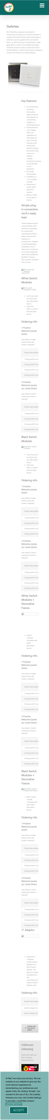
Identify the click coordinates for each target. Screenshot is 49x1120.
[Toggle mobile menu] (42, 5)
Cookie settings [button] (14, 1104)
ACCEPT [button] (18, 1110)
